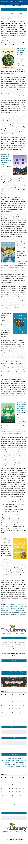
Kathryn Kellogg (15, 610)
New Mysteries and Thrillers (14, 758)
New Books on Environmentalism (11, 17)
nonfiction (11, 612)
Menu (14, 9)
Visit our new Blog (14, 3)
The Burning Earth (8, 614)
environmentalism (14, 608)
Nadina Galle (4, 612)
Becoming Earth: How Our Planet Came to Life (21, 50)
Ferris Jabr (21, 608)
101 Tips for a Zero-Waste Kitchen (9, 606)
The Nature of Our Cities (20, 614)
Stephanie (10, 18)
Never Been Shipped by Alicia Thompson (14, 764)
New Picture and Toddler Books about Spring (14, 766)
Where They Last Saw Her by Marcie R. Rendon (14, 760)
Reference (12, 604)
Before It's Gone (5, 608)
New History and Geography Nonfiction (14, 762)
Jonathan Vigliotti (5, 610)
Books (8, 604)
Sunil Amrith (17, 612)
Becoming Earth (22, 606)
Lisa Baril (21, 610)
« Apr (13, 721)
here (15, 655)
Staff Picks (17, 604)
